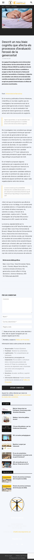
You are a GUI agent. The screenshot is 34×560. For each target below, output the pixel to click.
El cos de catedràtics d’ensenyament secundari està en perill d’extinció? (22, 455)
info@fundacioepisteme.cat (22, 532)
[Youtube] (22, 544)
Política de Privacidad (22, 339)
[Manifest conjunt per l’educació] (6, 446)
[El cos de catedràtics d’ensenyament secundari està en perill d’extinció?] (6, 455)
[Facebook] (4, 285)
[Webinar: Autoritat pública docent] (6, 420)
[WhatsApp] (8, 285)
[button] (3, 2)
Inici (3, 6)
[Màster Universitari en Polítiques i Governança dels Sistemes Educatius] (6, 411)
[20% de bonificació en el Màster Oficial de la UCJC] (6, 464)
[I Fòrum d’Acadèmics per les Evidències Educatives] (6, 428)
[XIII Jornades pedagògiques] (6, 437)
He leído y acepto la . (16, 339)
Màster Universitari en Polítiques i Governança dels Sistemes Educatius (22, 410)
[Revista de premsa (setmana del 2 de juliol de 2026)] (6, 479)
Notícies (8, 6)
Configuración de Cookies (17, 558)
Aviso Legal (8, 555)
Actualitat (14, 6)
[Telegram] (17, 285)
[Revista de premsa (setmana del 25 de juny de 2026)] (6, 488)
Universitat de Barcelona (14, 94)
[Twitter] (12, 285)
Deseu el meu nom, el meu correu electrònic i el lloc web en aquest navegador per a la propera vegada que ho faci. (16, 333)
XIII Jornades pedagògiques (21, 435)
